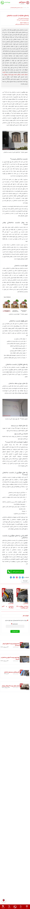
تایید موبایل (15, 631)
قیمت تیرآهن (20, 74)
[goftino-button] (3, 900)
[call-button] (15, 907)
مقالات (25, 7)
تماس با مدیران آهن (18, 571)
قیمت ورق (13, 74)
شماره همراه (15, 624)
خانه (28, 7)
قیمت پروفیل (7, 74)
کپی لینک (25, 581)
